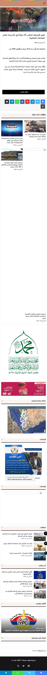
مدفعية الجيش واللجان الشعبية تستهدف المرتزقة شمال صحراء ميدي (35, 316)
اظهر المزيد (24, 92)
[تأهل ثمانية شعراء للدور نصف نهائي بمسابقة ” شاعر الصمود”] (40, 575)
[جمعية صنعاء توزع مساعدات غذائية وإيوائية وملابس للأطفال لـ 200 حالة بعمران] (12, 155)
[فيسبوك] (43, 102)
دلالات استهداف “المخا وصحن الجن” (20, 553)
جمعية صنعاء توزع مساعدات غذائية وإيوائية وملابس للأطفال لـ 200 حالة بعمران (12, 165)
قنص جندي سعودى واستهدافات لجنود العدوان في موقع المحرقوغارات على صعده (12, 140)
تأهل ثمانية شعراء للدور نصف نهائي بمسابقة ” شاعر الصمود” (17, 573)
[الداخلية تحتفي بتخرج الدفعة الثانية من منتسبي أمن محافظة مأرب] (40, 594)
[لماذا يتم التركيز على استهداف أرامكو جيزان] (40, 547)
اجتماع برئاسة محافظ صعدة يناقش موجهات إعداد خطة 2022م (17, 582)
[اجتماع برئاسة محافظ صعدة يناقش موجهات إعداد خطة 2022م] (40, 585)
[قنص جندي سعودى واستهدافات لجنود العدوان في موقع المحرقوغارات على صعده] (12, 128)
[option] (23, 621)
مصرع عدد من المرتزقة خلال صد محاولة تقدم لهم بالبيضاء (35, 135)
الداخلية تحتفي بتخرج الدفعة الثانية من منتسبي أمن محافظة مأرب (18, 592)
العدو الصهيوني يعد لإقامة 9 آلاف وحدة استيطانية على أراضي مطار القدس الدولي (24, 629)
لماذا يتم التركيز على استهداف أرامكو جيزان (17, 543)
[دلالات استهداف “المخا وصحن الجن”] (40, 556)
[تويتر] (38, 102)
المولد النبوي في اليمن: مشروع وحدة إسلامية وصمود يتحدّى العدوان (17, 535)
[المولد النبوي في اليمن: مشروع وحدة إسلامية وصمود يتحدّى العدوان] (40, 537)
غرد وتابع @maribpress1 (39, 651)
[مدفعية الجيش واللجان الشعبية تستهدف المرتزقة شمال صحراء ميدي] (35, 230)
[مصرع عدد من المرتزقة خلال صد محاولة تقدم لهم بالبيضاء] (35, 126)
